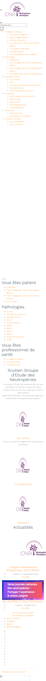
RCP (11, 82)
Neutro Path (14, 102)
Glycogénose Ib (13, 317)
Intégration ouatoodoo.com (14, 672)
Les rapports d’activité (19, 49)
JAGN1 (9, 340)
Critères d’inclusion (17, 40)
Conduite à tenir (16, 88)
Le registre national (13, 32)
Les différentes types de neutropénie (25, 74)
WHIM (9, 320)
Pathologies (10, 57)
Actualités (25, 577)
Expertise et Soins (13, 77)
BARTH (9, 328)
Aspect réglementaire (18, 37)
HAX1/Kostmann (13, 323)
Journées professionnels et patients (25, 85)
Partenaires (9, 110)
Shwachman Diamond (16, 314)
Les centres (14, 79)
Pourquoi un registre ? (19, 34)
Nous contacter (16, 124)
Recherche (9, 93)
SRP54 (9, 325)
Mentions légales (13, 627)
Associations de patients (20, 116)
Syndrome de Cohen (15, 337)
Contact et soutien (13, 119)
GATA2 (9, 331)
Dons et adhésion (17, 122)
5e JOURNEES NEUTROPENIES (23, 601)
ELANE (9, 311)
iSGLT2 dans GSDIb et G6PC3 (22, 96)
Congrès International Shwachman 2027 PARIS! (23, 569)
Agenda (9, 624)
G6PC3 (9, 334)
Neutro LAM (14, 99)
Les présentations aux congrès (22, 54)
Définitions (14, 60)
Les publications (16, 51)
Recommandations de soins (21, 91)
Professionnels (15, 113)
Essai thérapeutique (18, 105)
